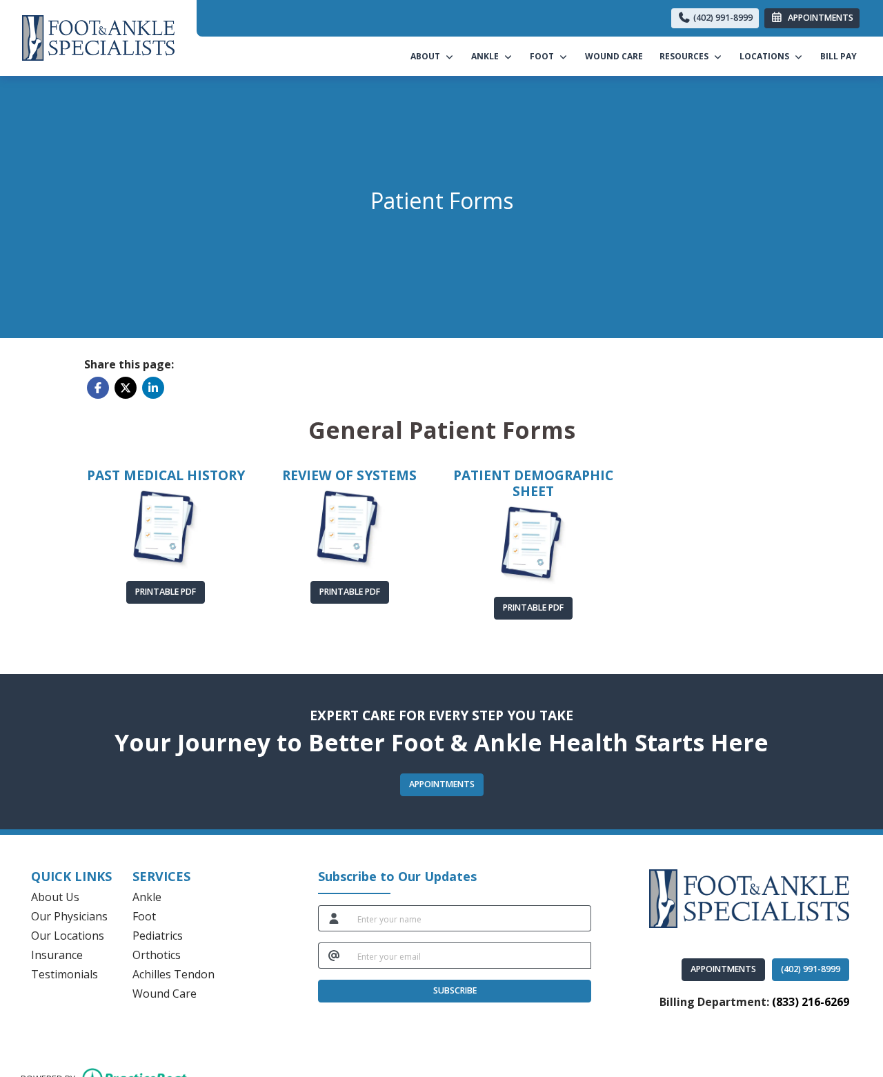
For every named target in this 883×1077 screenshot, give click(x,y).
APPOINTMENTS (723, 969)
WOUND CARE (614, 56)
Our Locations (67, 935)
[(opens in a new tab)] (166, 529)
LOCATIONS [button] (766, 56)
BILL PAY (842, 56)
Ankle (146, 897)
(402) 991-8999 (722, 17)
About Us (55, 897)
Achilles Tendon (173, 974)
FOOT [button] (544, 56)
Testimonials (64, 974)
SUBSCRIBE (455, 990)
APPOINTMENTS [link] (818, 17)
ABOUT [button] (427, 56)
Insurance (57, 954)
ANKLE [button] (487, 56)
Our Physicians (69, 916)
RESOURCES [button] (686, 56)
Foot (144, 916)
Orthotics (156, 954)
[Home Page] (98, 36)
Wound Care (164, 993)
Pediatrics (157, 935)
